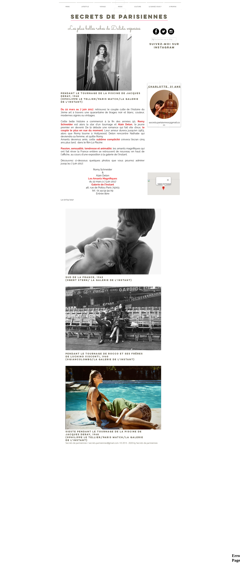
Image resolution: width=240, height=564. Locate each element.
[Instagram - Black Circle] (171, 31)
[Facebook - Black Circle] (156, 31)
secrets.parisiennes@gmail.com (103, 443)
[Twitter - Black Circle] (163, 31)
